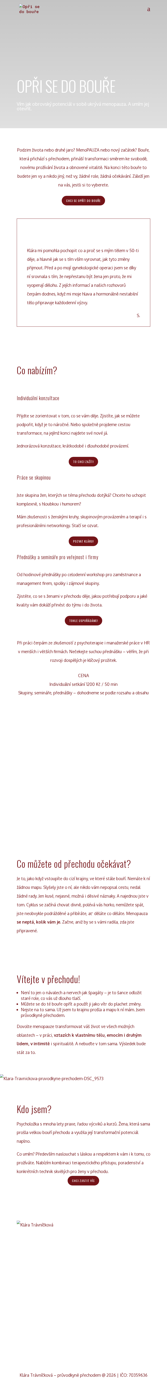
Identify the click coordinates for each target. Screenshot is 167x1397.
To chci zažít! (83, 461)
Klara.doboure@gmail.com (83, 1295)
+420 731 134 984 (83, 1331)
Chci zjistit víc (83, 1180)
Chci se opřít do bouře (83, 200)
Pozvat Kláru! (83, 541)
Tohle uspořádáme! (83, 620)
